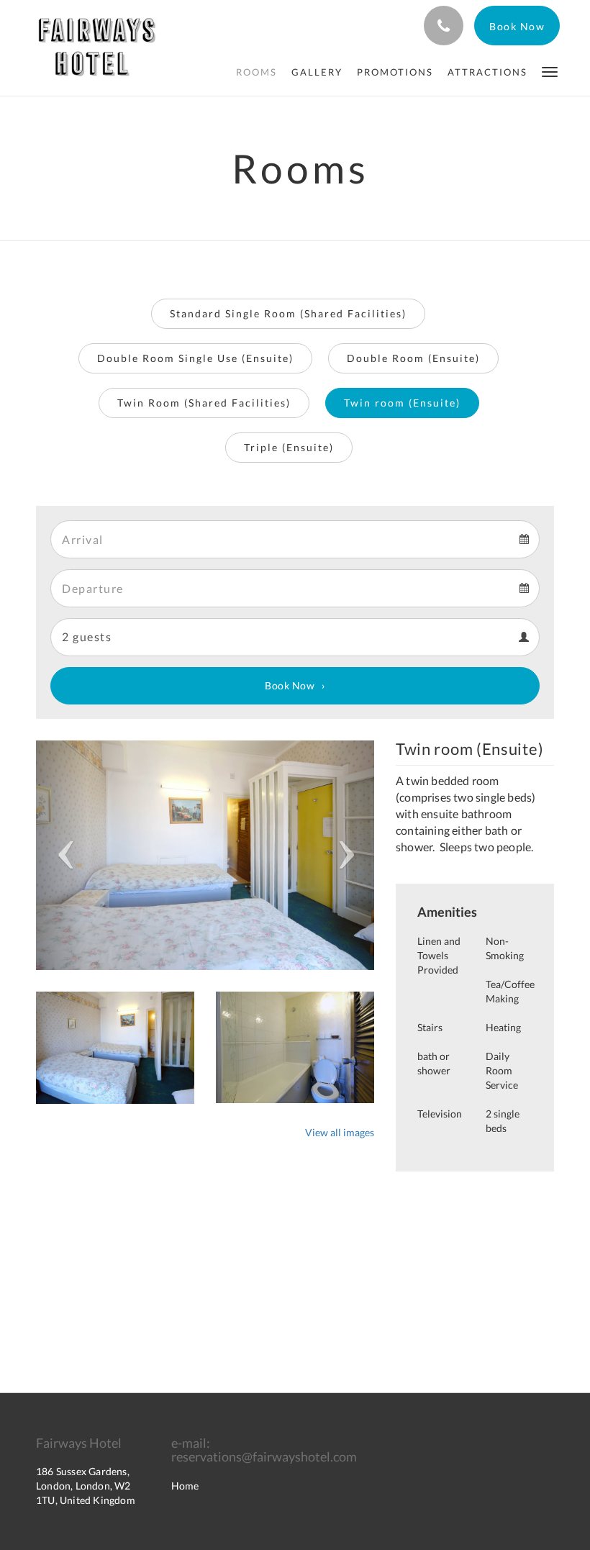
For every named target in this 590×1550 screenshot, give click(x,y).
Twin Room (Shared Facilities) (204, 402)
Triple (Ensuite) (289, 447)
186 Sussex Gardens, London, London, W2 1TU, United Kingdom (85, 1485)
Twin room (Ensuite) (402, 402)
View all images (339, 1132)
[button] (550, 71)
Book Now (289, 685)
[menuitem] (256, 72)
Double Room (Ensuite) (413, 358)
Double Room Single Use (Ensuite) (195, 358)
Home (185, 1485)
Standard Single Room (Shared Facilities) (288, 313)
